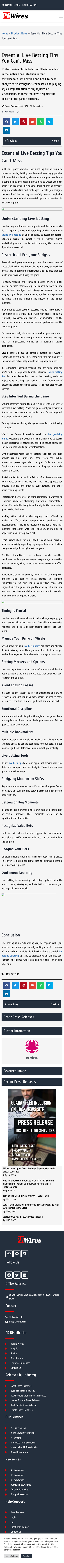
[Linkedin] (24, 1275)
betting (15, 974)
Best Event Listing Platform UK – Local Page (26, 1195)
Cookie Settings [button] (12, 1556)
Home (5, 33)
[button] (60, 16)
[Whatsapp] (9, 1253)
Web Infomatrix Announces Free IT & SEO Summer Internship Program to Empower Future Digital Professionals (29, 1183)
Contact (7, 5)
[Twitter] (17, 1275)
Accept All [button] (26, 1556)
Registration (29, 5)
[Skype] (24, 1253)
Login (17, 5)
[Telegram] (17, 1253)
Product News (19, 33)
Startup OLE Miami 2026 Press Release (23, 1216)
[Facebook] (9, 1275)
